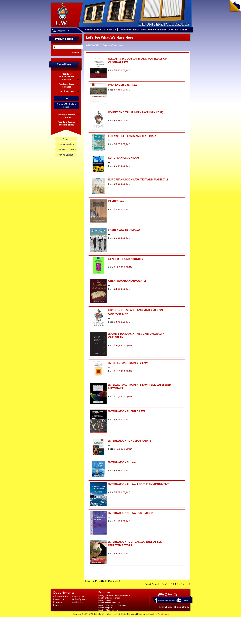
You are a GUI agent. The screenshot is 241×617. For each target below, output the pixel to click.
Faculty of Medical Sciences (109, 602)
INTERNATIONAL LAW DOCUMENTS (130, 513)
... (179, 583)
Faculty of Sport (105, 607)
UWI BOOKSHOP (92, 45)
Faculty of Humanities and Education (114, 595)
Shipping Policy (181, 606)
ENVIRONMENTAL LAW (122, 85)
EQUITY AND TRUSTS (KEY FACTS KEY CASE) (135, 112)
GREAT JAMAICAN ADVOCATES (127, 281)
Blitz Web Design (161, 614)
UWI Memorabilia (129, 29)
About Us (99, 29)
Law (121, 45)
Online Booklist (66, 154)
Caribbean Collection (66, 149)
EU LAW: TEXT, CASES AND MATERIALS (132, 136)
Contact (173, 29)
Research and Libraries (59, 601)
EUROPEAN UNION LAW (123, 158)
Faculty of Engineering (108, 610)
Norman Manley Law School (66, 105)
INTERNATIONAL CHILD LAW (126, 411)
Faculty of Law (110, 45)
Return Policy (165, 606)
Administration (60, 596)
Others (66, 139)
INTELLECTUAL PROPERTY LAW (128, 363)
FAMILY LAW (116, 201)
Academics (77, 602)
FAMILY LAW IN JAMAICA (124, 230)
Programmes (59, 605)
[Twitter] (179, 602)
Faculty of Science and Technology (113, 605)
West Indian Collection (154, 29)
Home (88, 29)
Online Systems (79, 599)
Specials (111, 29)
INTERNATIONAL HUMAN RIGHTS (129, 440)
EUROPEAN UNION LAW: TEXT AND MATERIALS (138, 179)
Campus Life (78, 596)
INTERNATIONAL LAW (122, 462)
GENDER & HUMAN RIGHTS (125, 259)
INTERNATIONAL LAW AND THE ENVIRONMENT (138, 484)
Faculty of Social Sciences (109, 598)
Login (183, 29)
